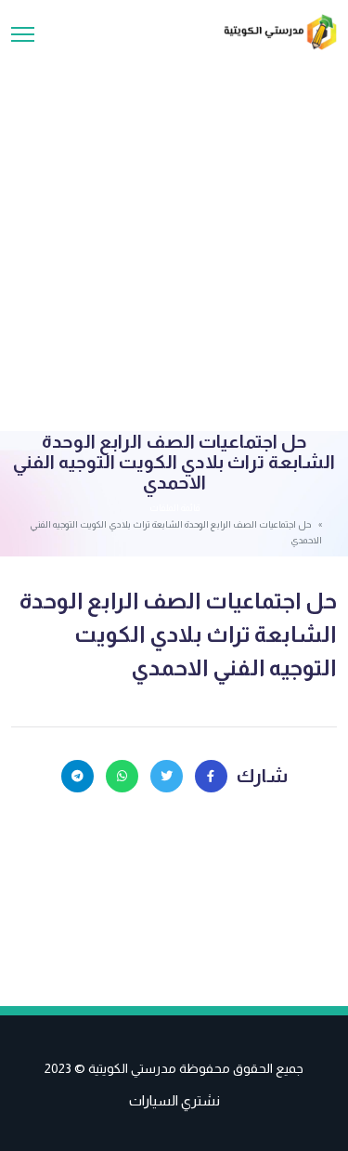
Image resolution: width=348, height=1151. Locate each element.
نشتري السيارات (174, 1100)
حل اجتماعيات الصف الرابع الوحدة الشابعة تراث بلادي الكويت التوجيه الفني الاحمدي (178, 634)
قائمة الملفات (174, 508)
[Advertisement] (174, 233)
